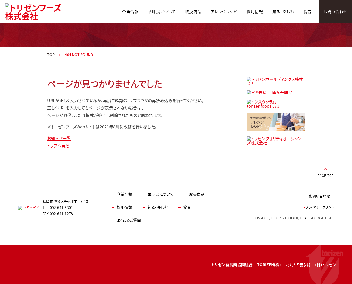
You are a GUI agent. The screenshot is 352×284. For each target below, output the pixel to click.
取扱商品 (197, 194)
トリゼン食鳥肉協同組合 (232, 264)
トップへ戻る (58, 145)
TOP (51, 54)
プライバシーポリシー (320, 207)
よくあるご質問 (129, 220)
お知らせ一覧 (59, 138)
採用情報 (124, 207)
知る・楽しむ (158, 207)
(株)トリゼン (325, 264)
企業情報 (124, 194)
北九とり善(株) (298, 264)
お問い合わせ (319, 196)
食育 (187, 207)
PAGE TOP (325, 176)
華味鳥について (161, 194)
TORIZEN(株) (269, 264)
